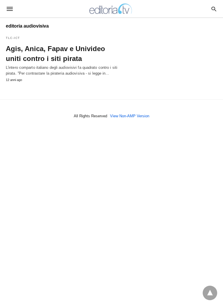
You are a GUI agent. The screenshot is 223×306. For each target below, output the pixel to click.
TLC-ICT (13, 37)
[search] (214, 9)
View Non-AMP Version (129, 116)
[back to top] (210, 293)
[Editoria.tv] (111, 8)
